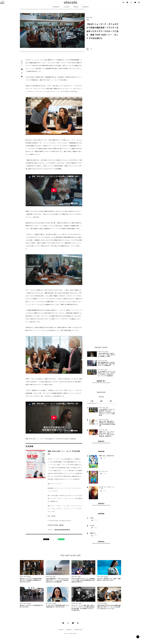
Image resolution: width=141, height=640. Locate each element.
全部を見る (101, 441)
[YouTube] (135, 2)
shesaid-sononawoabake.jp (62, 529)
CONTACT (61, 629)
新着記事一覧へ (101, 381)
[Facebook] (127, 2)
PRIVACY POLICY (78, 629)
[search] (123, 2)
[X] (131, 2)
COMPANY (69, 629)
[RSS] (139, 2)
